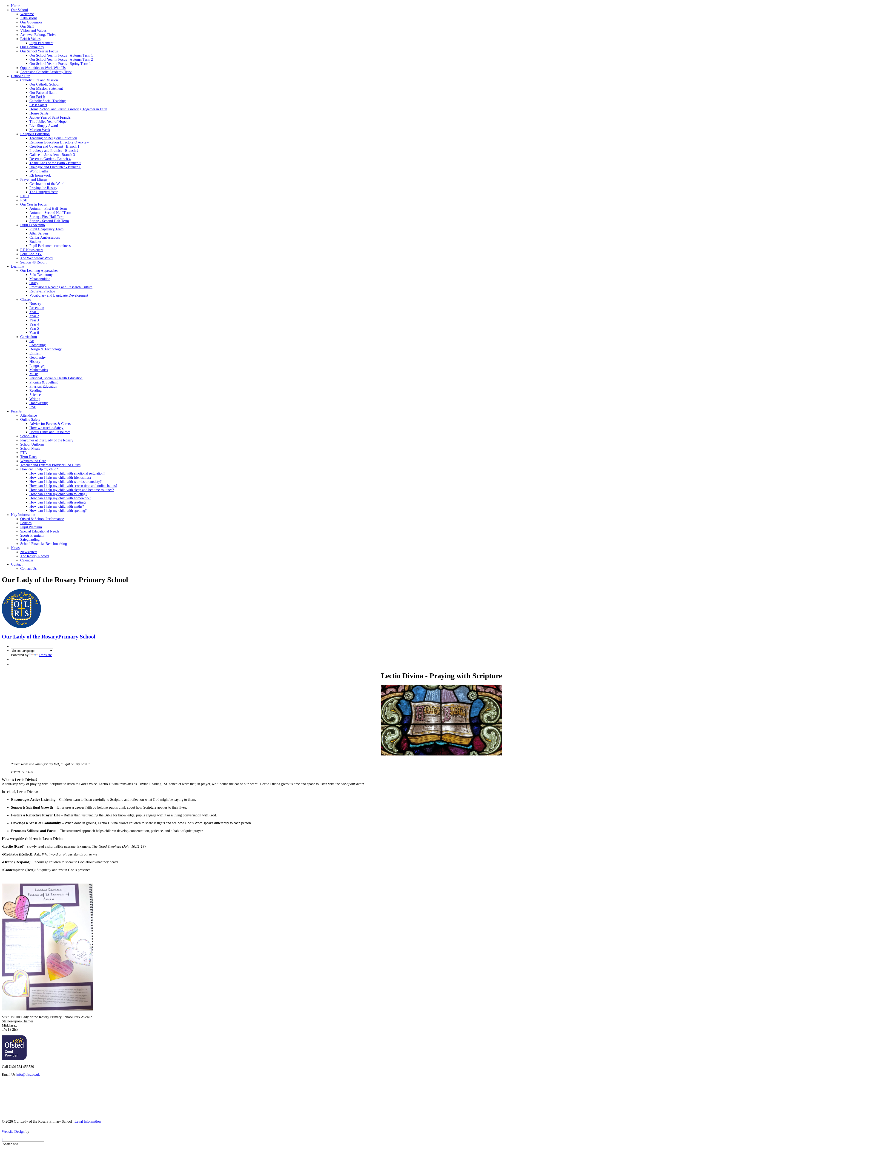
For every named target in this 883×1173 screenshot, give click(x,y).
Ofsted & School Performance (42, 519)
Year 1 (34, 312)
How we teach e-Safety (46, 428)
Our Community (32, 47)
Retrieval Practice (42, 291)
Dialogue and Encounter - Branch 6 (55, 167)
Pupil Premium (31, 527)
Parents (16, 411)
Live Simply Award (43, 126)
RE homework (40, 175)
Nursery (35, 304)
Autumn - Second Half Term (50, 213)
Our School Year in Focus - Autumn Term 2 (61, 59)
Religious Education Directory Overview (59, 142)
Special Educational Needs (39, 531)
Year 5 (34, 328)
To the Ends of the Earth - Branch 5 (55, 163)
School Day (28, 436)
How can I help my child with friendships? (60, 477)
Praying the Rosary (43, 188)
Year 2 (34, 316)
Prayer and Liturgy (34, 179)
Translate (45, 655)
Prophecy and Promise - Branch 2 (53, 150)
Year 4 (34, 324)
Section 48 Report (33, 262)
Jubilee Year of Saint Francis (50, 117)
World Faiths (38, 171)
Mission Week (39, 130)
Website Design (13, 1131)
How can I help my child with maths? (56, 506)
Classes (25, 299)
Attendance (28, 415)
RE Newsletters (31, 250)
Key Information (23, 515)
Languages (37, 366)
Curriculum (28, 337)
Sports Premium (31, 535)
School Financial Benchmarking (43, 544)
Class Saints (38, 105)
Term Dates (28, 457)
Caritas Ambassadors (44, 237)
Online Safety (30, 419)
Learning (17, 266)
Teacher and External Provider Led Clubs (50, 465)
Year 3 (34, 320)
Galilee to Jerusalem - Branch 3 (52, 155)
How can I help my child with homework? (60, 498)
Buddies (35, 241)
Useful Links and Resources (49, 432)
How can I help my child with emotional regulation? (67, 473)
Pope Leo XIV (31, 254)
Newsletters (28, 552)
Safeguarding (30, 539)
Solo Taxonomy (41, 275)
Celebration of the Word (46, 184)
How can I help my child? (39, 469)
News (15, 548)
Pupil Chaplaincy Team (46, 229)
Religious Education (35, 134)
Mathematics (38, 370)
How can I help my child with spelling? (58, 510)
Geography (37, 357)
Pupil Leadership (32, 225)
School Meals (30, 448)
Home (15, 6)
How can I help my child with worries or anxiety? (65, 482)
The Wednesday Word (36, 258)
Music (33, 374)
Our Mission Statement (46, 88)
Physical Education (43, 386)
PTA (23, 453)
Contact (16, 564)
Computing (37, 345)
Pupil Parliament (41, 43)
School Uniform (32, 444)
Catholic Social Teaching (47, 101)
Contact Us (28, 568)
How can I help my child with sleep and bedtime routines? (71, 490)
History (34, 361)
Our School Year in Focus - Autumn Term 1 (61, 55)
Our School (19, 10)
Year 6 (34, 333)
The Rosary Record (34, 556)
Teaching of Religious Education (53, 138)
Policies (26, 523)
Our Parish (37, 97)
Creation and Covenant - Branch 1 (54, 146)
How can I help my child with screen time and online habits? (73, 486)
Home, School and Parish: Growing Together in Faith (68, 109)
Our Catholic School (44, 84)
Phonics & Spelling (43, 382)
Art (31, 341)
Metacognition (39, 279)
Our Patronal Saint (42, 92)
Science (35, 395)
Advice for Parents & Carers (50, 424)
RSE (23, 200)
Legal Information (88, 1121)
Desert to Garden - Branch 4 (50, 159)
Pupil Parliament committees (50, 246)
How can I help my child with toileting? (58, 494)
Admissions (28, 18)
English (34, 353)
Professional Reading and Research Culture (60, 287)
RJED (24, 196)
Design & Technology (45, 349)
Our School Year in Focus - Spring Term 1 (60, 64)
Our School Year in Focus (39, 51)
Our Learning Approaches (39, 270)
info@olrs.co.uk (28, 1074)
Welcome (27, 14)
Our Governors (31, 22)
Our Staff (27, 26)
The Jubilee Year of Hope (47, 121)
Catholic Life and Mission (39, 80)
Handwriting (38, 403)
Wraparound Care (33, 461)
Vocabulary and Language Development (58, 295)
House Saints (39, 113)
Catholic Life (20, 76)
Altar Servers (39, 233)
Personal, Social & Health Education (56, 378)
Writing (34, 399)
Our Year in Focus (33, 204)
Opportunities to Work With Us (43, 68)
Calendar (26, 560)
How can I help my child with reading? (57, 502)
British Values (30, 39)
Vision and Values (33, 30)
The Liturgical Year (43, 192)
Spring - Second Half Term (49, 221)
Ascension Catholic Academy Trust (46, 72)
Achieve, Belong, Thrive (38, 35)
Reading (35, 390)
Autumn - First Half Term (48, 208)
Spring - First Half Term (46, 217)
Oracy (33, 283)
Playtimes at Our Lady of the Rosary (46, 440)
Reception (36, 308)
